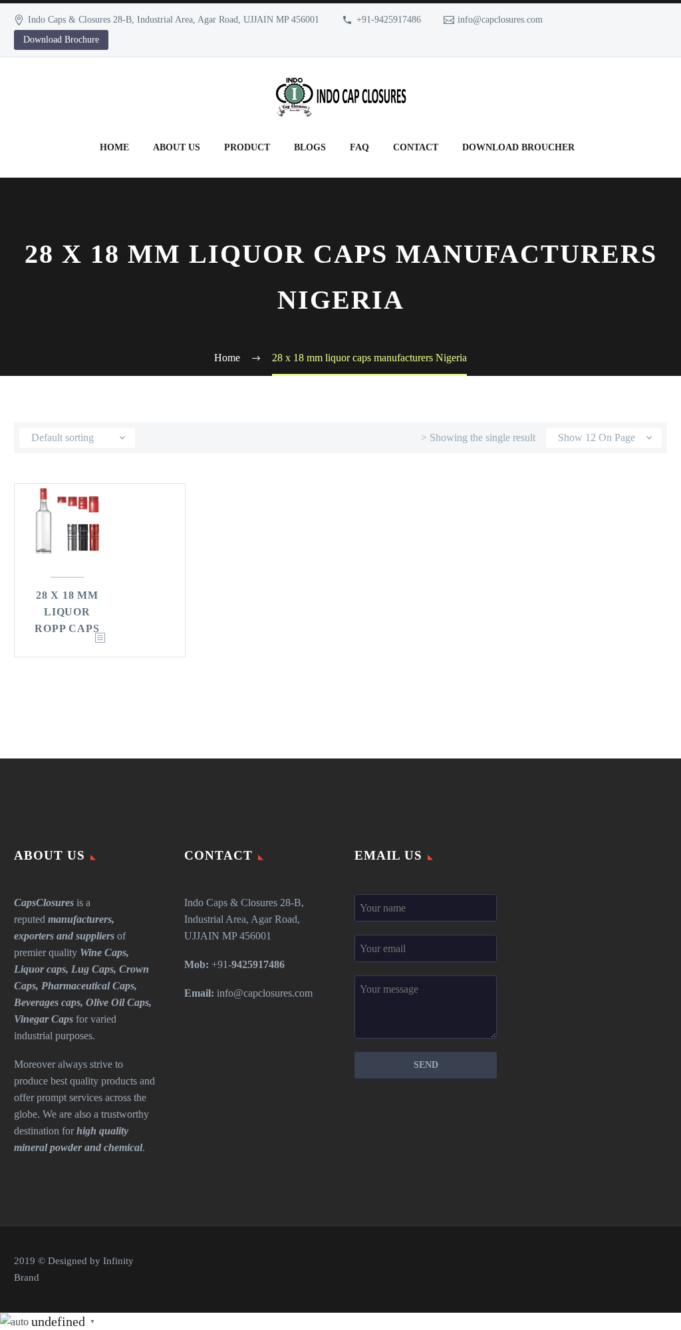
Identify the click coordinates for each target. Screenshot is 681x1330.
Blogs (310, 147)
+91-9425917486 (388, 20)
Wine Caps (103, 952)
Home (114, 147)
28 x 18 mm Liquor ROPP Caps (67, 611)
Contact (415, 147)
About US (176, 147)
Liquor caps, (41, 969)
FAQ (359, 147)
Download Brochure (61, 40)
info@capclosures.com (500, 20)
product (247, 147)
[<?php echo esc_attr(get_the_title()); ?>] (99, 638)
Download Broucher (518, 147)
